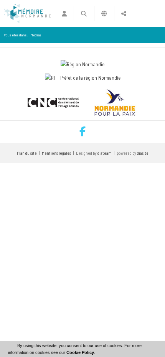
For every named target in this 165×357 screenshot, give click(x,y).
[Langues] (104, 13)
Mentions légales (56, 153)
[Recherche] (84, 13)
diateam (104, 153)
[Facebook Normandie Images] (82, 132)
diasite (142, 153)
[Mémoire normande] (27, 13)
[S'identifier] (64, 13)
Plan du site (27, 153)
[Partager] (123, 13)
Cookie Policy (80, 352)
